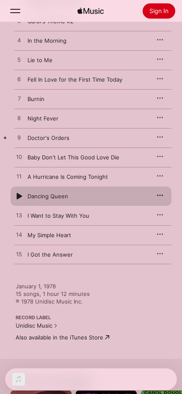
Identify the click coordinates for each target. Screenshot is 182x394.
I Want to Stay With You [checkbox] (58, 215)
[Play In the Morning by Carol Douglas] (19, 40)
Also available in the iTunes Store (59, 337)
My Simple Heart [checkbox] (49, 235)
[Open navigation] (15, 11)
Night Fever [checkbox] (43, 118)
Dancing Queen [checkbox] (48, 196)
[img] (90, 11)
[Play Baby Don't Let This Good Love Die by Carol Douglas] (19, 157)
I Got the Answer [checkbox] (50, 254)
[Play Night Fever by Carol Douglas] (19, 118)
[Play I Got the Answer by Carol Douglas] (19, 254)
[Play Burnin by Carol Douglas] (19, 99)
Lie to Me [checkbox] (40, 60)
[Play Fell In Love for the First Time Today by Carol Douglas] (19, 79)
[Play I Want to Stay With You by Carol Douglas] (19, 215)
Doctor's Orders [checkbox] (48, 137)
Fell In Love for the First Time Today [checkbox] (75, 79)
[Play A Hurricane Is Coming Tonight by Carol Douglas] (19, 177)
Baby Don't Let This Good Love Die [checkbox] (73, 157)
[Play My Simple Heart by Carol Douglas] (19, 235)
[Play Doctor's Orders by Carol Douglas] (19, 138)
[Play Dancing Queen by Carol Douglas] (19, 196)
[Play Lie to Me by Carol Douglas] (19, 60)
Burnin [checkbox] (36, 99)
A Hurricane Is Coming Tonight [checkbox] (68, 176)
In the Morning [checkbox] (47, 40)
